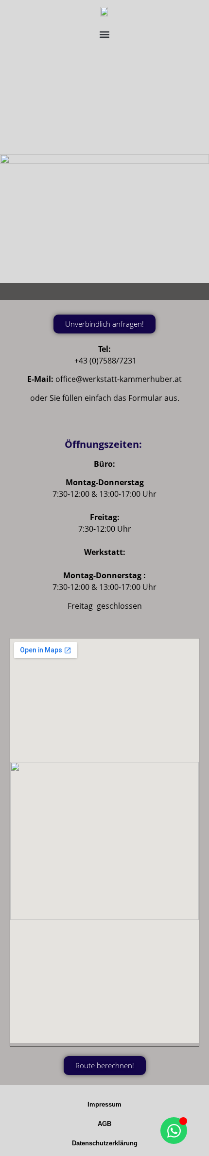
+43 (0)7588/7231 (105, 360)
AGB (104, 1123)
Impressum (104, 1104)
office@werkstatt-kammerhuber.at (118, 379)
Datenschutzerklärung (105, 1143)
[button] (105, 34)
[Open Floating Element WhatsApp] (173, 1130)
